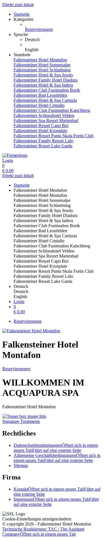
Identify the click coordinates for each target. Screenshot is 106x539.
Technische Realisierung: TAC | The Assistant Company (43, 531)
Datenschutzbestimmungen (56, 448)
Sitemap (21, 465)
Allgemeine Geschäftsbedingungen (57, 458)
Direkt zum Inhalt (18, 4)
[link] (64, 39)
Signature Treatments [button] (21, 421)
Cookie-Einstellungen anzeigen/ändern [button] (36, 519)
